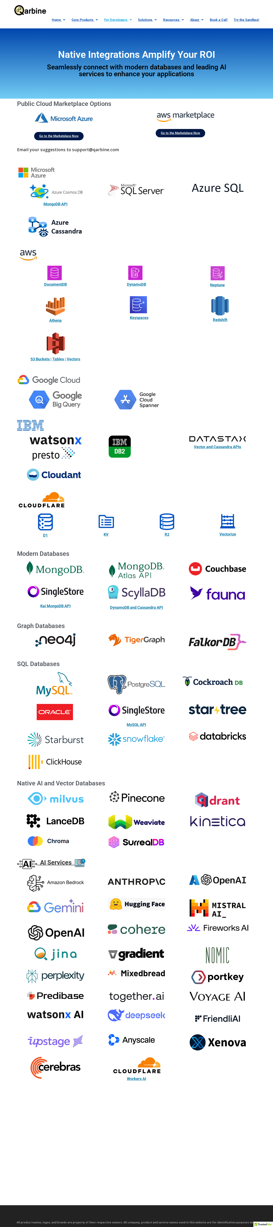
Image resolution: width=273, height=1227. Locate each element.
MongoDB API (55, 204)
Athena (55, 320)
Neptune (217, 285)
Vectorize (227, 534)
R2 (167, 534)
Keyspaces (139, 317)
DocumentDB (55, 284)
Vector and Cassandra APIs (217, 447)
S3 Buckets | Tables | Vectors (55, 359)
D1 (45, 535)
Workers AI (136, 1078)
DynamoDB (136, 284)
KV (106, 534)
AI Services (56, 862)
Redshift (220, 320)
